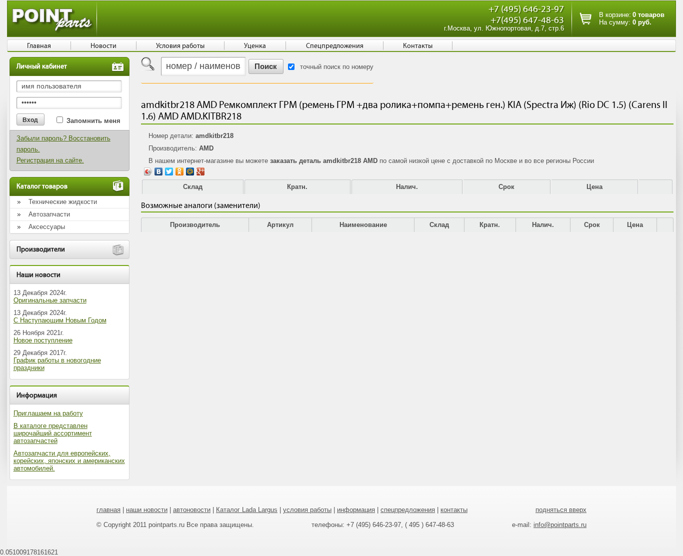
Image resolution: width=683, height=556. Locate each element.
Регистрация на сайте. (50, 160)
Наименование (363, 224)
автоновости (191, 510)
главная (108, 510)
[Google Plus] (201, 171)
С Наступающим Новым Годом (60, 320)
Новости (103, 46)
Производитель (195, 224)
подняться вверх (561, 510)
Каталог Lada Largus (247, 510)
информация (356, 510)
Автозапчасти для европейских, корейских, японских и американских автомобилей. (69, 461)
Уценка (255, 46)
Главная (39, 46)
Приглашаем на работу (48, 413)
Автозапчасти (49, 214)
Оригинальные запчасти (50, 300)
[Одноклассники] (179, 171)
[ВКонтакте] (159, 171)
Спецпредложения (335, 46)
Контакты (417, 46)
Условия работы (180, 46)
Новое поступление (43, 340)
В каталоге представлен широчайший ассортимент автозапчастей (53, 433)
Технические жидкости (62, 202)
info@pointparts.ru (560, 524)
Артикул (280, 224)
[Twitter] (169, 171)
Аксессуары (46, 226)
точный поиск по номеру (337, 66)
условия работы (307, 510)
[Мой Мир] (190, 171)
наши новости (147, 510)
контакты (454, 510)
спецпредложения (407, 510)
